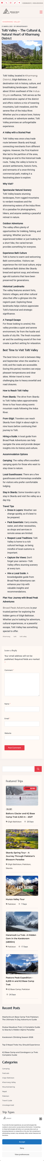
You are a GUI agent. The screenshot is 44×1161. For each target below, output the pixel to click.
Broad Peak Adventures (16, 607)
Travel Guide (7, 1100)
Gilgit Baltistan (15, 822)
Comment (9, 670)
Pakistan (26, 864)
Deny (22, 1148)
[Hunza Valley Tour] (22, 878)
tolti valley (23, 636)
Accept (22, 1142)
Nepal (4, 1091)
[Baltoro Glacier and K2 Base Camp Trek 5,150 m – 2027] (22, 787)
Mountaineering (8, 1087)
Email (7, 718)
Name (7, 704)
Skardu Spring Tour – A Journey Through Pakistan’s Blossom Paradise (20, 856)
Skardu (9, 868)
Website (8, 733)
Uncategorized (8, 1105)
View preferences (22, 1154)
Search (38, 769)
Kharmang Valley (11, 22)
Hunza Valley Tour (15, 899)
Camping (6, 1069)
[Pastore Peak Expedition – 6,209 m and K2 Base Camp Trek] (22, 956)
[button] (40, 1119)
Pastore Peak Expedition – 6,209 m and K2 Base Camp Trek (20, 981)
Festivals (5, 1073)
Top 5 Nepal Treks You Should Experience (21, 1045)
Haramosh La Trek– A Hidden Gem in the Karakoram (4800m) (21, 938)
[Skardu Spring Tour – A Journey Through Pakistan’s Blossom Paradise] (22, 831)
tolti (15, 636)
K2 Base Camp (14, 989)
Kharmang (6, 636)
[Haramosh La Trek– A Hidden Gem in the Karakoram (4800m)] (22, 913)
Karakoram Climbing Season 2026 (17, 1037)
